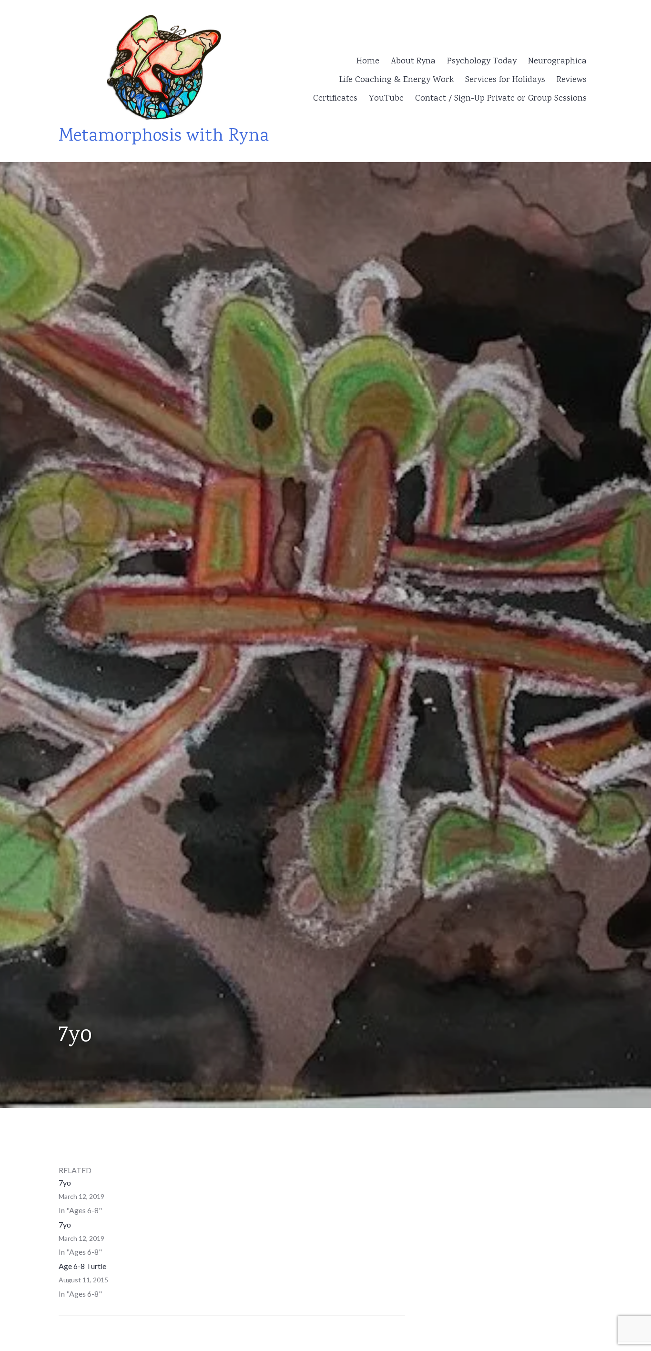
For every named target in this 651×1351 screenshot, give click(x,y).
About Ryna (413, 61)
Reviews (572, 80)
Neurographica (557, 61)
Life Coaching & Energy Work (396, 80)
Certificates (335, 98)
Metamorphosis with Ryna (164, 136)
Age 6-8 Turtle (82, 1265)
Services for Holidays (505, 80)
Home (367, 61)
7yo (65, 1182)
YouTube (386, 98)
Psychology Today (482, 61)
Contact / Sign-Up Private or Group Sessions (501, 98)
